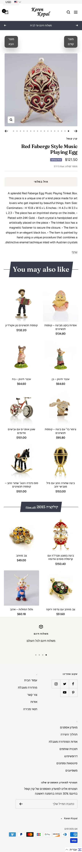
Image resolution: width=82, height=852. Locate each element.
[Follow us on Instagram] (56, 684)
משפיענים (71, 770)
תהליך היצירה (69, 734)
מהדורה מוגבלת (27, 687)
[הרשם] (21, 804)
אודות (34, 702)
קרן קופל (72, 138)
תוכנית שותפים (68, 749)
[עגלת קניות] (6, 12)
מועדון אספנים (68, 727)
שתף (74, 252)
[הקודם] (75, 131)
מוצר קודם (71, 41)
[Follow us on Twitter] (64, 684)
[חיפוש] (68, 12)
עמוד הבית (30, 680)
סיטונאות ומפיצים (66, 763)
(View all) (31, 507)
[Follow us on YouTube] (64, 692)
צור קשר (32, 695)
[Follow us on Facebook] (73, 684)
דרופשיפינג (70, 756)
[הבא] (6, 131)
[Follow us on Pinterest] (73, 692)
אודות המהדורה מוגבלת (63, 741)
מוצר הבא (11, 41)
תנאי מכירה (30, 709)
